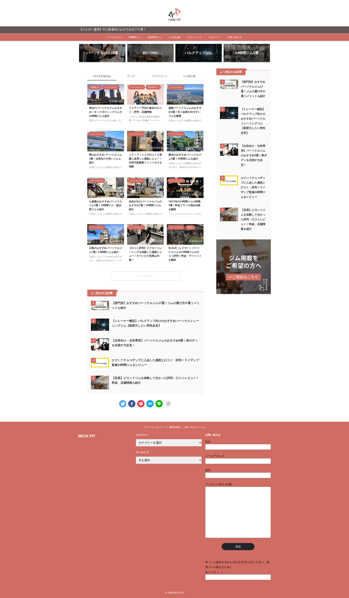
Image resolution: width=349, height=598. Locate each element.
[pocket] (141, 403)
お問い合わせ (234, 37)
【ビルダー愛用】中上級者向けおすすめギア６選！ (97, 29)
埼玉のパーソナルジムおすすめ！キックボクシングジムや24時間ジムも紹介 (105, 111)
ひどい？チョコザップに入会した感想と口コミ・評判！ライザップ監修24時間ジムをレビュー (253, 187)
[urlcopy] (168, 403)
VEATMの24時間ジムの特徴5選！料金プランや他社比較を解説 (184, 205)
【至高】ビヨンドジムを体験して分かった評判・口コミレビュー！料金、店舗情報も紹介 (253, 219)
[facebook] (131, 403)
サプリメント (194, 37)
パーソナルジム (114, 37)
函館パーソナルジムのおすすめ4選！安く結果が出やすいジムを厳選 (185, 111)
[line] (159, 403)
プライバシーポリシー (154, 427)
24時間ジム (135, 37)
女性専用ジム (154, 37)
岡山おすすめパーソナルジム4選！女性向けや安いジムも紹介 (105, 158)
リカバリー (214, 37)
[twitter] (122, 403)
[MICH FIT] (150, 403)
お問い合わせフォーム (195, 427)
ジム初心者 (174, 37)
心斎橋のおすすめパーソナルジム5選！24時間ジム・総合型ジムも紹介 (105, 205)
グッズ (131, 76)
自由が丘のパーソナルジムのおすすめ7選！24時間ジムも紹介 (145, 205)
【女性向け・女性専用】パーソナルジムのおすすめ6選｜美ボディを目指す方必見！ (254, 155)
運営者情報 (174, 427)
